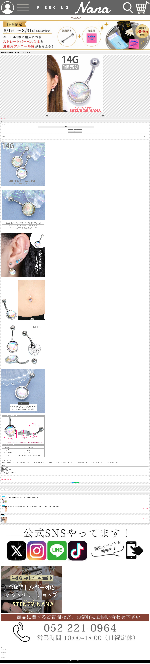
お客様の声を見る (3, 649)
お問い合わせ (3, 136)
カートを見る (3, 647)
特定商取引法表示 (3, 652)
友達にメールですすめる (5, 138)
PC (79, 660)
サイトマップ (3, 655)
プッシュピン (4, 489)
